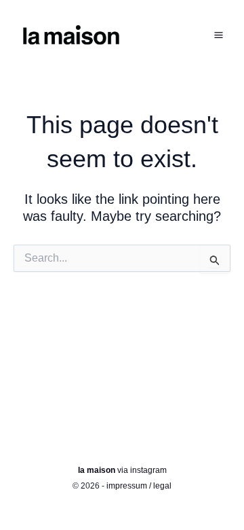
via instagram (122, 470)
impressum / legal (138, 486)
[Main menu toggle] (218, 35)
